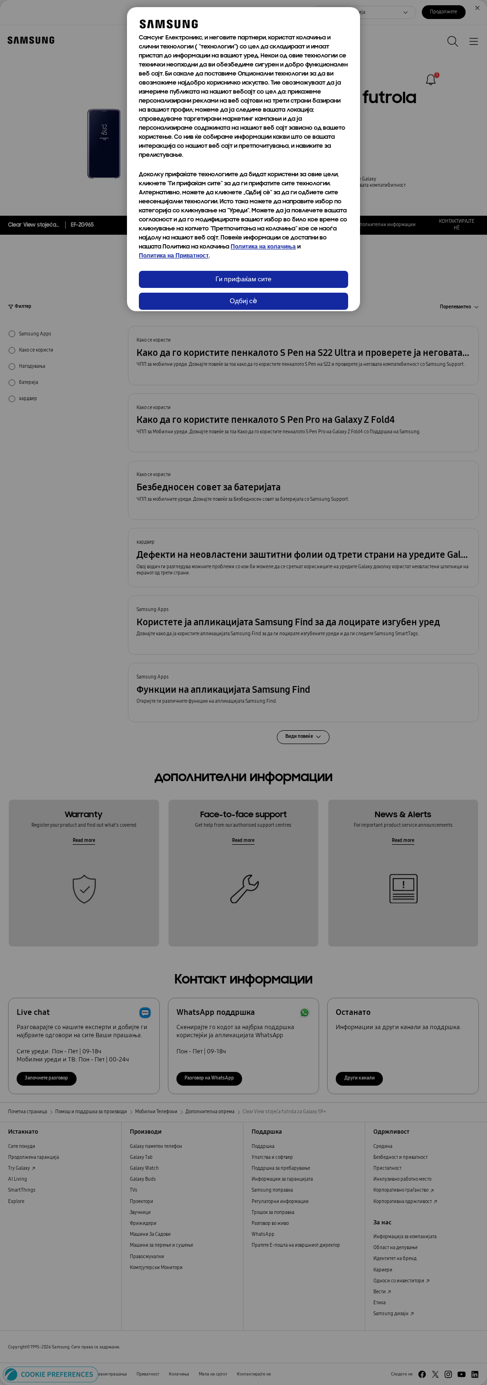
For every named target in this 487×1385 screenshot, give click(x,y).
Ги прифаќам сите (243, 279)
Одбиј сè (243, 301)
